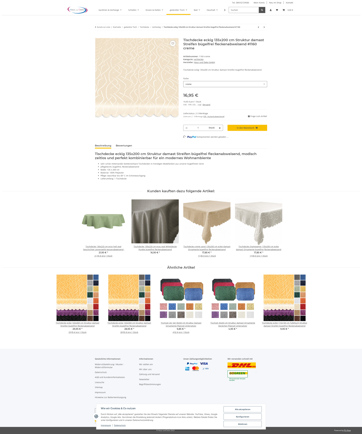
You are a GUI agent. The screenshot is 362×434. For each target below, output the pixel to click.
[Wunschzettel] (277, 10)
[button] (271, 10)
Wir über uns (145, 369)
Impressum (106, 425)
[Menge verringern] (186, 128)
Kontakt (289, 2)
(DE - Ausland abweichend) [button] (213, 116)
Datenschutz (120, 425)
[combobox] (225, 84)
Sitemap (99, 387)
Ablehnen (242, 424)
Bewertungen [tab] (124, 145)
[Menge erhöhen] (220, 128)
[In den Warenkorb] (97, 36)
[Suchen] (262, 10)
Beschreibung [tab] (103, 145)
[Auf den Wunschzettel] (173, 43)
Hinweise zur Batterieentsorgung (110, 397)
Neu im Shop (275, 2)
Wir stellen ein (146, 364)
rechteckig (198, 59)
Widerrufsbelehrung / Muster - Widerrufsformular (109, 366)
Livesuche (99, 382)
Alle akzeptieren (242, 409)
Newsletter (144, 379)
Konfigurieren (242, 416)
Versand (206, 104)
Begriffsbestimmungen (150, 384)
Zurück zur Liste (103, 27)
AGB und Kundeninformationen (110, 377)
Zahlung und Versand (149, 374)
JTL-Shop (347, 430)
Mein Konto (259, 2)
